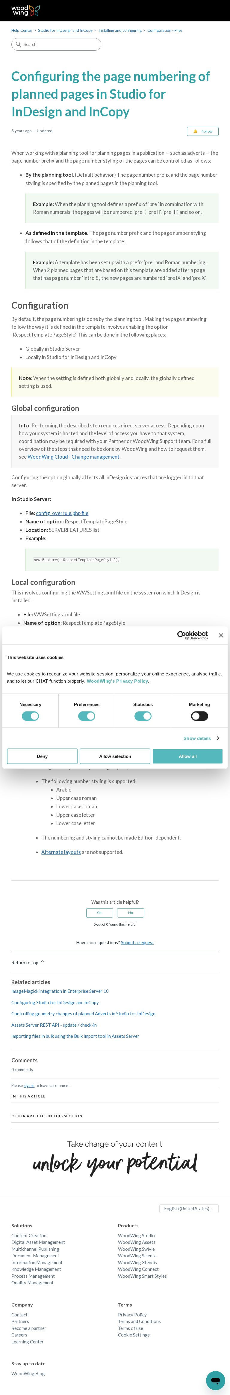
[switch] (86, 716)
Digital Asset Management (38, 1242)
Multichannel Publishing (35, 1249)
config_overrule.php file (62, 513)
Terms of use (130, 1328)
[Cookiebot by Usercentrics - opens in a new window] (181, 635)
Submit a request (137, 942)
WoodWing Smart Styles (142, 1276)
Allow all (188, 756)
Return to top (25, 962)
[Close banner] (221, 635)
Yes (99, 912)
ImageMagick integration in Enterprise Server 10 (60, 991)
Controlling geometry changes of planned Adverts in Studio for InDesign (83, 1013)
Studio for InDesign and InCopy (65, 30)
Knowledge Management (36, 1269)
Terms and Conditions (139, 1321)
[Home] (25, 10)
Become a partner (28, 1328)
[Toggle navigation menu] (208, 11)
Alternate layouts (61, 852)
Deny (42, 756)
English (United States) (187, 1208)
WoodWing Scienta (137, 1255)
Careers (19, 1334)
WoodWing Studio (136, 1235)
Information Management (37, 1262)
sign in (29, 1085)
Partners (20, 1321)
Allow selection (115, 756)
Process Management (33, 1276)
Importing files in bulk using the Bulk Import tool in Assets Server (75, 1036)
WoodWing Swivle (136, 1249)
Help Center (21, 30)
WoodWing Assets (136, 1242)
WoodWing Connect (138, 1269)
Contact (19, 1314)
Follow (207, 131)
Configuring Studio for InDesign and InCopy (55, 1002)
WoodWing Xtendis (137, 1262)
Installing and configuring (120, 30)
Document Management (35, 1255)
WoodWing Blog (28, 1373)
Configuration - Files (164, 30)
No (130, 912)
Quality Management (32, 1282)
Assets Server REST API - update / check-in (54, 1025)
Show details (197, 738)
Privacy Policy (132, 1314)
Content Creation (28, 1235)
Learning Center (27, 1341)
